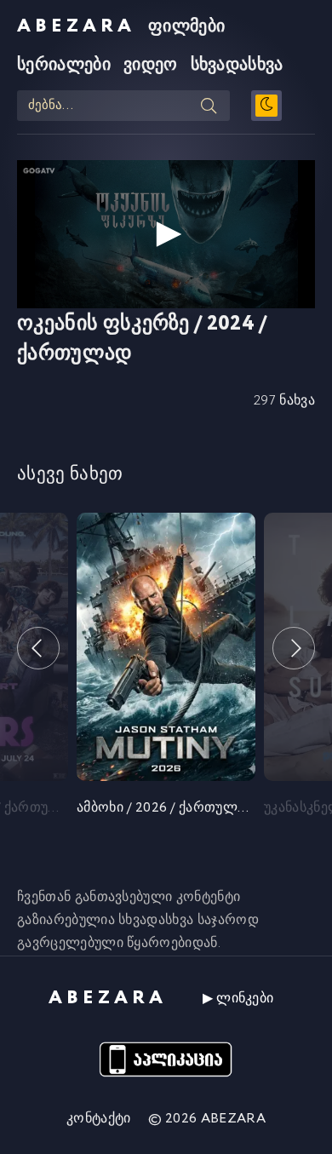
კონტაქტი (98, 1118)
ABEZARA (76, 26)
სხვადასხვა (237, 65)
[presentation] (38, 648)
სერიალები (64, 65)
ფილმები (186, 26)
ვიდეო (150, 65)
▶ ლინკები (238, 998)
